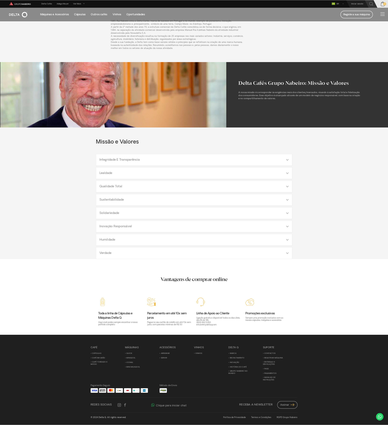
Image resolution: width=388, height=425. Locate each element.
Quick (129, 353)
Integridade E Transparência (119, 159)
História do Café (238, 367)
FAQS (266, 369)
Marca (233, 353)
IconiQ (129, 362)
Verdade (105, 253)
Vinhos (198, 353)
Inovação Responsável (115, 226)
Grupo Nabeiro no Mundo (238, 372)
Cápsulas (96, 353)
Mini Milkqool (133, 367)
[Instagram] (119, 405)
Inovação (234, 362)
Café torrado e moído (99, 363)
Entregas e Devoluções (269, 363)
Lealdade (105, 173)
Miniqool (130, 358)
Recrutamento (237, 358)
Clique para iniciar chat (171, 405)
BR (338, 4)
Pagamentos (270, 373)
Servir (164, 358)
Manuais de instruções (269, 379)
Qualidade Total (110, 186)
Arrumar (165, 353)
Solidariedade (109, 213)
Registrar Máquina (273, 358)
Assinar (284, 405)
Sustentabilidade (111, 199)
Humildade (107, 239)
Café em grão (98, 358)
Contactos (270, 353)
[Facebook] (125, 405)
